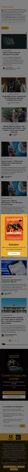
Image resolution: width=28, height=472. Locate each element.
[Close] (25, 216)
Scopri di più (14, 253)
